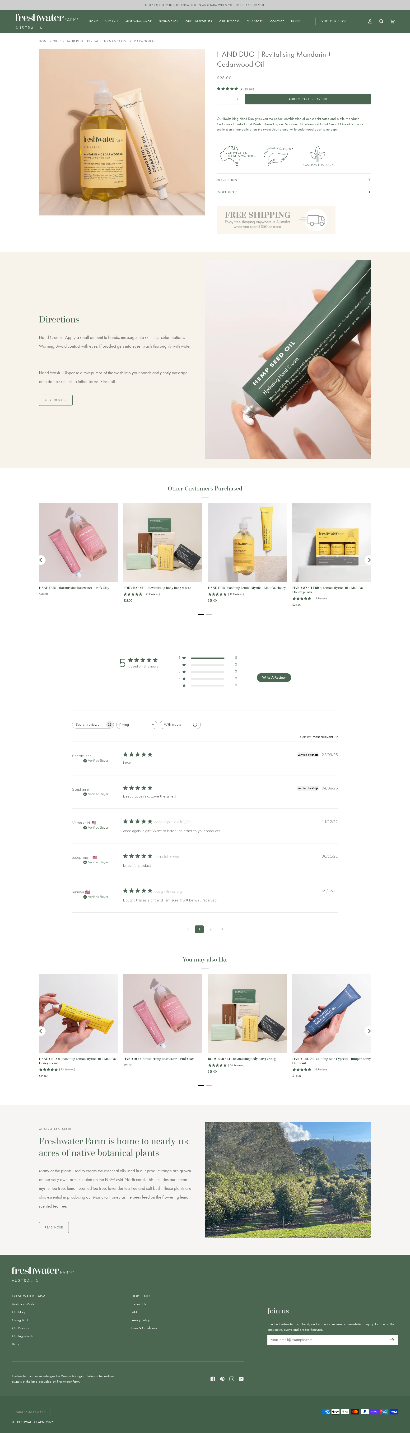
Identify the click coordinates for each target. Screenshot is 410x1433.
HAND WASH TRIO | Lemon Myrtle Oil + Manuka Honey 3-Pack (327, 590)
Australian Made (23, 1304)
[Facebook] (212, 1379)
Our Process (20, 1328)
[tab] (201, 614)
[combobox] (136, 725)
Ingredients (227, 192)
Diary (15, 1344)
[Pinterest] (222, 1379)
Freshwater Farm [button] (29, 1296)
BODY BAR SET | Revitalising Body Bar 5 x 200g (157, 588)
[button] (112, 21)
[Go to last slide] (41, 560)
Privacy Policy (140, 1320)
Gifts (57, 41)
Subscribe (391, 1339)
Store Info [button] (141, 1296)
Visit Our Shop (333, 21)
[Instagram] (231, 1379)
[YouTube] (241, 1379)
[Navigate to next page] (222, 929)
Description (227, 180)
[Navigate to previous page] (187, 929)
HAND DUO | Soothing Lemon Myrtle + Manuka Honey (247, 588)
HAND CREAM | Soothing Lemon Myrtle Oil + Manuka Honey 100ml (77, 1061)
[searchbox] (88, 724)
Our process (56, 400)
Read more (54, 1227)
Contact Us (138, 1304)
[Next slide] (369, 560)
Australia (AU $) (29, 1412)
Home (44, 41)
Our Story (18, 1312)
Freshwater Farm (30, 1422)
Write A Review (274, 677)
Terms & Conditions (143, 1328)
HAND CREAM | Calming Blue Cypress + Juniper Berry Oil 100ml (331, 1061)
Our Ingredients (22, 1336)
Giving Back (20, 1320)
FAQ (133, 1312)
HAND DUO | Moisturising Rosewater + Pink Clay (74, 588)
